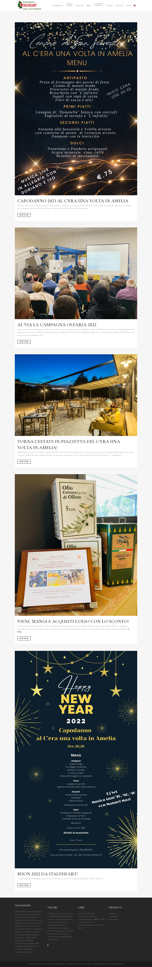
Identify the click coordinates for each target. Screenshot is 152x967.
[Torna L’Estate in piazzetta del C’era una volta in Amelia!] (76, 395)
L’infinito (112, 913)
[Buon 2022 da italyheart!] (76, 759)
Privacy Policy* (80, 964)
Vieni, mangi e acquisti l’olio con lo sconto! (73, 621)
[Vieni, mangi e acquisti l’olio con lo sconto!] (76, 545)
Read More (24, 215)
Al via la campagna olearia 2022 (56, 324)
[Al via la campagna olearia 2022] (76, 273)
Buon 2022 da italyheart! (47, 874)
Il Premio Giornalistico (87, 916)
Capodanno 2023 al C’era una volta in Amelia (72, 200)
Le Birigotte (113, 916)
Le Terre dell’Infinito (86, 913)
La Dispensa (114, 919)
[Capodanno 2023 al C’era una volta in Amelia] (76, 108)
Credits (88, 964)
